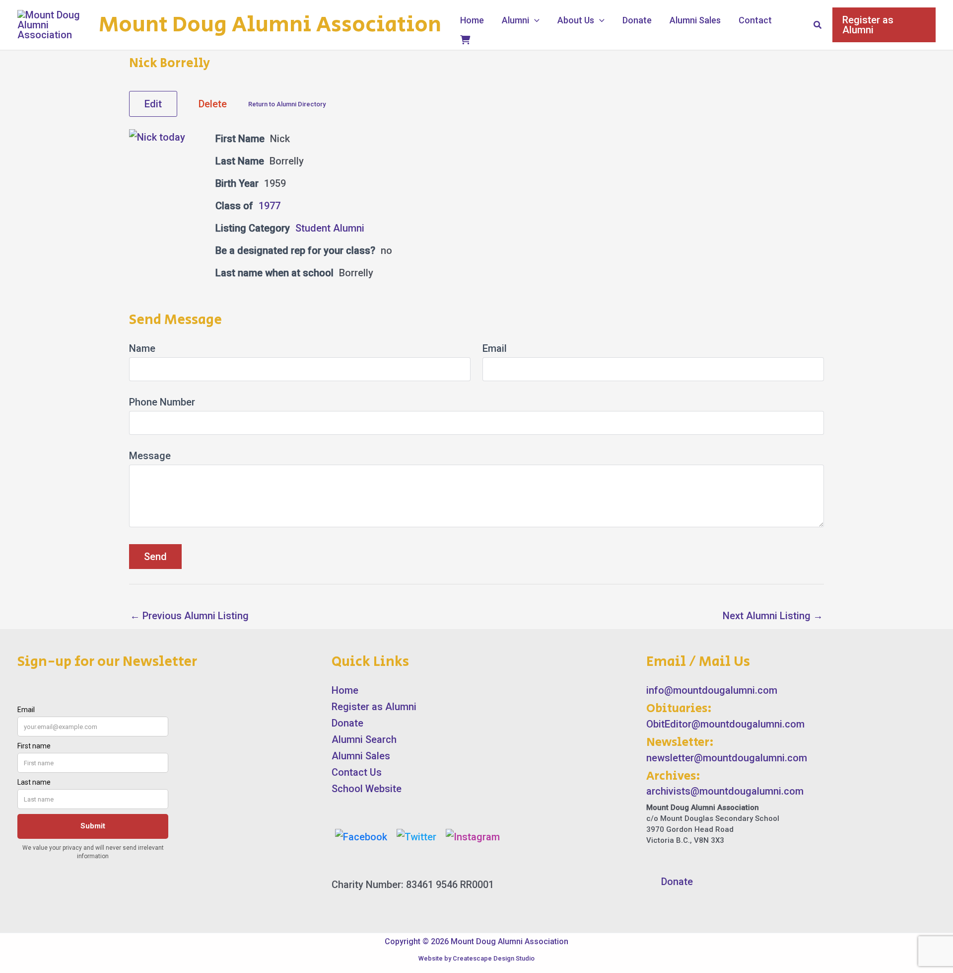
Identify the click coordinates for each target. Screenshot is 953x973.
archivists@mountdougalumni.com (725, 791)
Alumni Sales (695, 20)
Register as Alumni (374, 707)
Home (472, 20)
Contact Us (357, 772)
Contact (755, 20)
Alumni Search (364, 739)
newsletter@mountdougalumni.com (726, 758)
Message (150, 456)
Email (494, 348)
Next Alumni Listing (773, 616)
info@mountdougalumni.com (711, 690)
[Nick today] (157, 137)
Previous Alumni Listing (189, 616)
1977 (269, 206)
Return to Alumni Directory (287, 104)
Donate (637, 20)
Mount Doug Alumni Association (270, 25)
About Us (575, 20)
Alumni (515, 20)
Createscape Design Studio (494, 958)
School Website (367, 789)
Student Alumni (329, 228)
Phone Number (162, 402)
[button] (534, 20)
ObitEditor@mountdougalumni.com (725, 724)
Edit (153, 104)
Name (142, 348)
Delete (213, 104)
